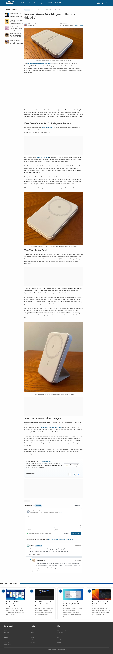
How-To (36, 3)
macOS (59, 640)
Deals (22, 3)
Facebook (6, 632)
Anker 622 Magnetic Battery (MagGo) (39, 64)
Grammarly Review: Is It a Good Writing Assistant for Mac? (71, 604)
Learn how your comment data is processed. (60, 539)
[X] (69, 474)
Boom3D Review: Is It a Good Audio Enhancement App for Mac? (101, 604)
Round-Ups (29, 3)
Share (38, 554)
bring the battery (47, 128)
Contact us (6, 640)
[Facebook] (78, 474)
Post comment (75, 533)
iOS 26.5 (50, 3)
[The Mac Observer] (10, 3)
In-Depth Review (36, 10)
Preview (66, 533)
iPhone (27, 501)
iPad (32, 640)
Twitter (5, 630)
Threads (6, 637)
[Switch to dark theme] (102, 3)
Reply (33, 554)
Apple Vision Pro (61, 630)
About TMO (7, 642)
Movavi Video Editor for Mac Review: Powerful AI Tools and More (44, 604)
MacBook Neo (59, 3)
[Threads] (74, 474)
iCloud (59, 642)
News (17, 3)
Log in (60, 512)
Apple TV (43, 3)
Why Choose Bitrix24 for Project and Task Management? (13, 604)
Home (28, 10)
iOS (58, 637)
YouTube (6, 635)
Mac (32, 635)
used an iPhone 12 (43, 157)
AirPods (33, 642)
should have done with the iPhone (51, 427)
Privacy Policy (7, 644)
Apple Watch (60, 632)
